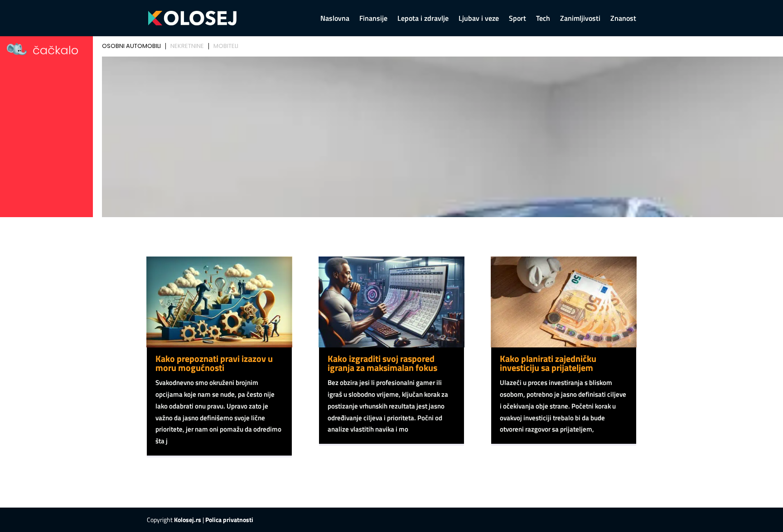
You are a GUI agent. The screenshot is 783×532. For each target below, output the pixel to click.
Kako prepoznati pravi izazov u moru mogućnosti (214, 363)
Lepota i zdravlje (423, 19)
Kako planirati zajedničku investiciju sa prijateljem (548, 363)
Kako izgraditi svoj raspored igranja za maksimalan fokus (382, 363)
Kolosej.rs (187, 519)
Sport (517, 19)
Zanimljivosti (580, 19)
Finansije (373, 19)
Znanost (623, 19)
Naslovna (334, 19)
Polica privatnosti (229, 519)
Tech (543, 19)
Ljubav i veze (479, 19)
